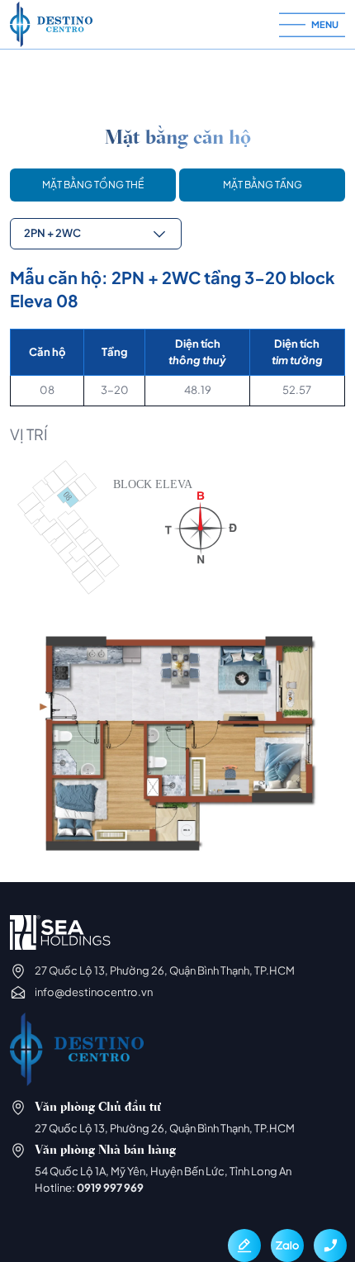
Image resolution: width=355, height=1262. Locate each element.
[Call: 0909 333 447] (330, 1245)
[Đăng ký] (244, 1245)
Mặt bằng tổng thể (93, 184)
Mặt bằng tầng (262, 184)
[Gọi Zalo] (287, 1245)
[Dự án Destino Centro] (144, 24)
